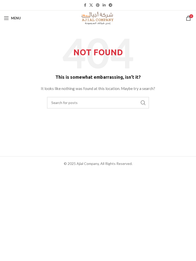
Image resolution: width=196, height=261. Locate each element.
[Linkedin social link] (104, 5)
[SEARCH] (143, 103)
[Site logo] (98, 18)
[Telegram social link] (110, 5)
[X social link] (91, 5)
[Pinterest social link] (97, 5)
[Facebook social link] (85, 5)
